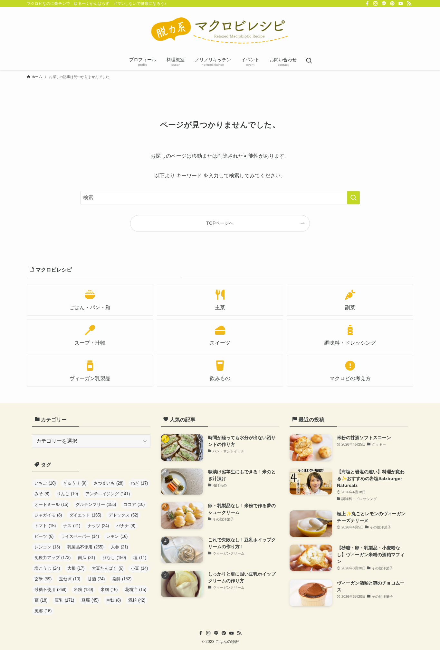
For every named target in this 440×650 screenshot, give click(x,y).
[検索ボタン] (309, 61)
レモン (117, 536)
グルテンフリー (96, 504)
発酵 (121, 578)
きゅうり (74, 483)
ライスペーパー (80, 536)
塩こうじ (47, 568)
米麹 (109, 589)
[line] (384, 3)
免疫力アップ (52, 557)
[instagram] (375, 3)
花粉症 (135, 589)
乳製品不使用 (85, 547)
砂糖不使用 (50, 589)
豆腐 (90, 600)
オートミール (51, 504)
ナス (71, 525)
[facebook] (367, 3)
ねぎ (139, 483)
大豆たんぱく (107, 568)
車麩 (113, 600)
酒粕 (136, 600)
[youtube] (401, 3)
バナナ (125, 525)
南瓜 (86, 557)
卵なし (114, 557)
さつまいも (108, 483)
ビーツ (43, 536)
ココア (134, 504)
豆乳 (64, 600)
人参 (119, 547)
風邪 (43, 610)
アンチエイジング (107, 493)
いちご (45, 483)
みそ (41, 493)
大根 (75, 568)
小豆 (139, 568)
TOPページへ (220, 223)
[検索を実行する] (353, 197)
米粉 (83, 589)
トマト (45, 525)
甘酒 (96, 578)
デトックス (123, 515)
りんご (67, 493)
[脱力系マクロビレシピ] (220, 31)
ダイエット (85, 515)
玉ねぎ (69, 578)
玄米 (43, 578)
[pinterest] (392, 3)
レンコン (47, 547)
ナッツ (98, 525)
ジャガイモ (48, 515)
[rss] (409, 3)
